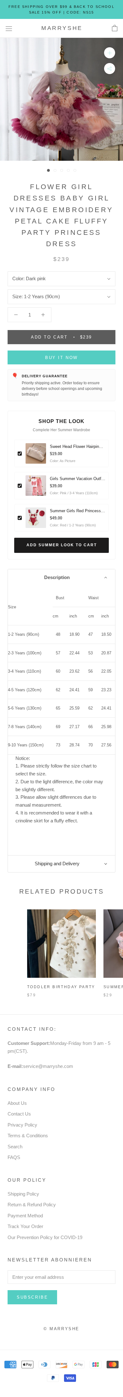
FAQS (14, 1157)
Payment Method (25, 1215)
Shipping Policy (23, 1194)
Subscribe (32, 1297)
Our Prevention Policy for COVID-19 (45, 1237)
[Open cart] (114, 28)
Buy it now (61, 357)
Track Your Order (25, 1226)
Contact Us (19, 1113)
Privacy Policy (22, 1124)
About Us (17, 1103)
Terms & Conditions (28, 1135)
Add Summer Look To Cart (61, 545)
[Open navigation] (9, 28)
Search (15, 1146)
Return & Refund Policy (32, 1204)
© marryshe (61, 1328)
